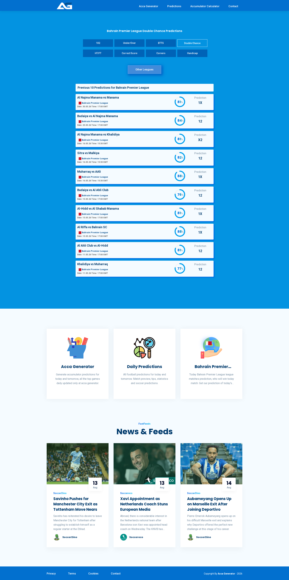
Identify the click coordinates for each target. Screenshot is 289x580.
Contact (233, 6)
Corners (160, 53)
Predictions (174, 6)
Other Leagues (144, 69)
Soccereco (136, 537)
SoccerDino (69, 537)
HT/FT (98, 53)
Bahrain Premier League (211, 366)
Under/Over (129, 43)
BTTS (161, 43)
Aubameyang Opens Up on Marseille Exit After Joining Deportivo (209, 504)
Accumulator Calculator (204, 6)
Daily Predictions (144, 366)
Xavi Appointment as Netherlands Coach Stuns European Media (144, 504)
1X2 (98, 43)
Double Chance (192, 43)
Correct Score (129, 53)
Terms (72, 573)
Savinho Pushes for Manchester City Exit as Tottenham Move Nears (75, 504)
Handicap (192, 53)
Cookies (93, 573)
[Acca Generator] (64, 5)
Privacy (51, 573)
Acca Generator (148, 6)
